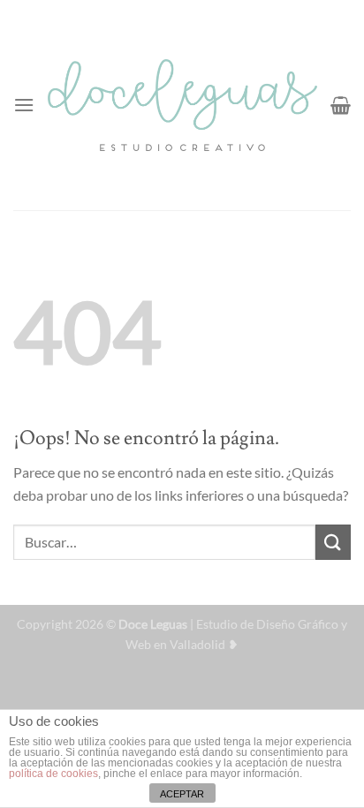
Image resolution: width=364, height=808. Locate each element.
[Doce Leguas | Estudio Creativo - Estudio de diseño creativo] (182, 105)
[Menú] (23, 104)
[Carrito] (340, 105)
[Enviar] (333, 542)
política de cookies (53, 773)
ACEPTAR (182, 794)
